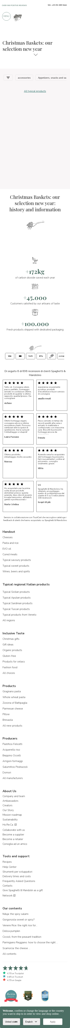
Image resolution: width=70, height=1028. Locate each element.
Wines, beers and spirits (16, 571)
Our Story (8, 810)
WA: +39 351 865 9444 (57, 5)
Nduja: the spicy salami (15, 914)
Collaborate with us (14, 830)
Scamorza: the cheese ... (16, 948)
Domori (7, 772)
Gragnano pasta (12, 691)
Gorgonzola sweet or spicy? (18, 919)
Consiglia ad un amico (15, 844)
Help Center (9, 867)
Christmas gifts (11, 639)
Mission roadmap (12, 815)
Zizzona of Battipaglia (15, 703)
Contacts (7, 885)
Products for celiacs (14, 661)
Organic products (12, 650)
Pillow (6, 714)
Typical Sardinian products (17, 603)
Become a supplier (13, 834)
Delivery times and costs (17, 876)
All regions (9, 620)
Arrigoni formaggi (13, 761)
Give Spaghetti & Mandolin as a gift (23, 890)
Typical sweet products (16, 566)
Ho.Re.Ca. (8, 824)
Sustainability (10, 819)
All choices (9, 673)
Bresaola (8, 720)
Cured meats (10, 554)
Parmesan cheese (13, 708)
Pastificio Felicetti (12, 744)
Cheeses (8, 537)
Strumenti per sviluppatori (17, 871)
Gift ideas (8, 644)
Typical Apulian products (17, 597)
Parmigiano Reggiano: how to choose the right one (31, 942)
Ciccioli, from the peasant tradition (22, 937)
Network (8, 895)
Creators (7, 805)
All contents (9, 954)
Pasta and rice (11, 543)
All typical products (35, 91)
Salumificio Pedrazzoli (15, 767)
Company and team (14, 796)
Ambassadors (10, 801)
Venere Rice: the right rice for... (20, 925)
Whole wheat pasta (14, 697)
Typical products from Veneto (19, 614)
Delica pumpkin (11, 931)
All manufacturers (13, 778)
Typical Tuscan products (16, 609)
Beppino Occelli (12, 755)
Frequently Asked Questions (19, 881)
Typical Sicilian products (16, 592)
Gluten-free (9, 656)
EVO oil (7, 548)
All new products (12, 725)
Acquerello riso (11, 749)
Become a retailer (13, 839)
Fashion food (10, 667)
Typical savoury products (17, 560)
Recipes (7, 862)
